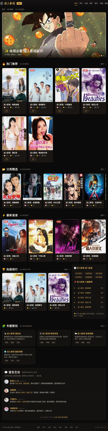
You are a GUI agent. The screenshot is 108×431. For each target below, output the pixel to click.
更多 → (103, 64)
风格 (53, 342)
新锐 (42, 342)
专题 (101, 3)
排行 (96, 3)
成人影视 (82, 314)
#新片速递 (99, 273)
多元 (18, 361)
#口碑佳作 (78, 277)
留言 (106, 3)
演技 (6, 342)
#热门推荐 (99, 277)
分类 (86, 3)
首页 (76, 3)
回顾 (83, 342)
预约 (6, 111)
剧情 (12, 342)
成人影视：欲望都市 (84, 293)
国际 (6, 361)
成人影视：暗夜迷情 (84, 288)
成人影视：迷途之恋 (84, 302)
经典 (77, 342)
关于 (76, 427)
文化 (12, 361)
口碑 (18, 342)
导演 (47, 342)
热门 (81, 3)
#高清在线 (89, 273)
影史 (88, 342)
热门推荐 (10, 9)
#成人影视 (78, 273)
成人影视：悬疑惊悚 (84, 307)
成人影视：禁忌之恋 (84, 298)
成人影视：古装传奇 (21, 402)
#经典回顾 (89, 277)
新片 (91, 3)
